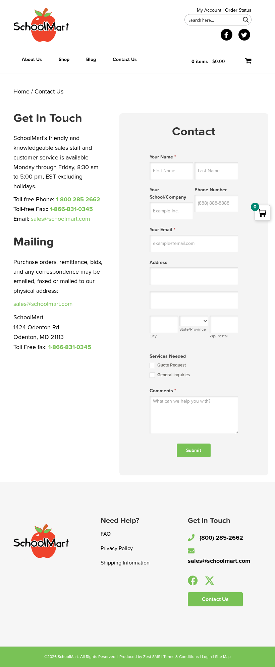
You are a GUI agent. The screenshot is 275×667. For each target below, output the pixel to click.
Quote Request (171, 365)
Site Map (223, 656)
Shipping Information (125, 562)
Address (158, 262)
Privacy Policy (117, 548)
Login (207, 656)
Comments (163, 391)
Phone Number (211, 190)
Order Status (238, 10)
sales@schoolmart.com (60, 218)
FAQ (106, 534)
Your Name (163, 157)
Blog (91, 59)
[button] (193, 581)
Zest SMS (151, 656)
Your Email (162, 229)
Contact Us (125, 59)
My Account (209, 10)
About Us (32, 59)
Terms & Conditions (181, 656)
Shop (64, 59)
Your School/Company (168, 193)
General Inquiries (173, 375)
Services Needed (168, 356)
